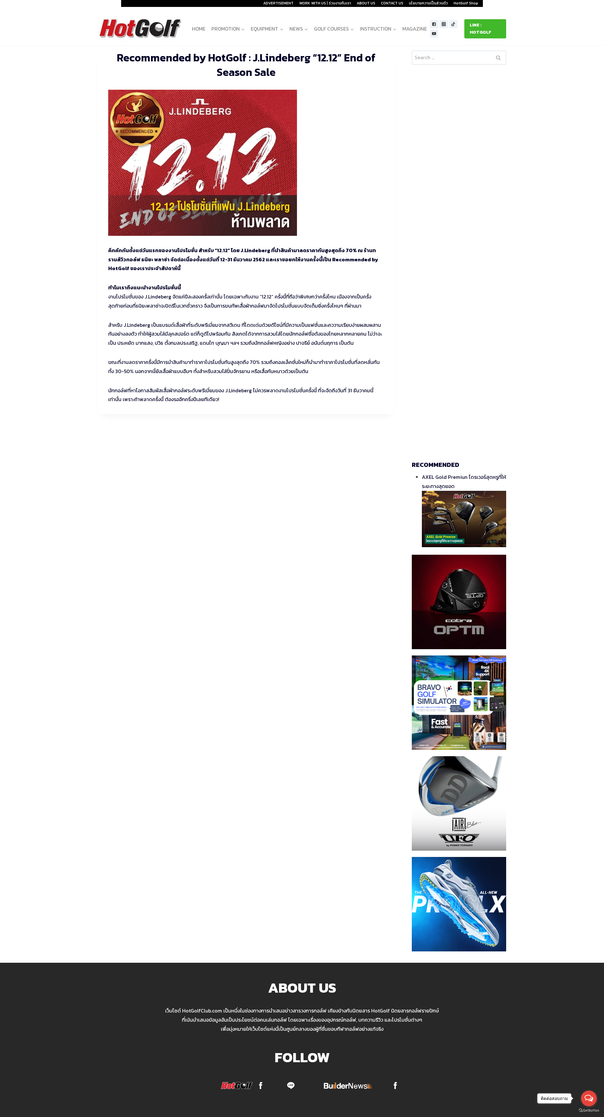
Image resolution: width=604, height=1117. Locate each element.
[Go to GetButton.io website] (589, 1110)
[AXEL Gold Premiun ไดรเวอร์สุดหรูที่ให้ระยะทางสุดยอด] (464, 519)
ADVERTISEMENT (278, 3)
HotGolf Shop (466, 3)
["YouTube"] (434, 34)
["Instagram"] (443, 24)
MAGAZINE (414, 28)
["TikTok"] (453, 24)
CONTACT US (392, 3)
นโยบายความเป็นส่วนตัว (428, 3)
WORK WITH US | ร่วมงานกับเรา (325, 3)
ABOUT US (366, 3)
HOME (198, 28)
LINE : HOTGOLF (480, 28)
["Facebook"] (434, 24)
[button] (243, 29)
